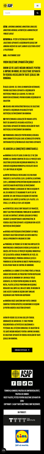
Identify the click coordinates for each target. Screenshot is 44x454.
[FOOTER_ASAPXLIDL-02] (22, 410)
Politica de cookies (22, 394)
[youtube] (30, 383)
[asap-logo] (22, 370)
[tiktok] (25, 383)
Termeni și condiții (10, 390)
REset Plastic (8, 397)
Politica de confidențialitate (28, 390)
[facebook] (13, 383)
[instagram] (19, 383)
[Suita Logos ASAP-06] (8, 4)
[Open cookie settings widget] (3, 450)
